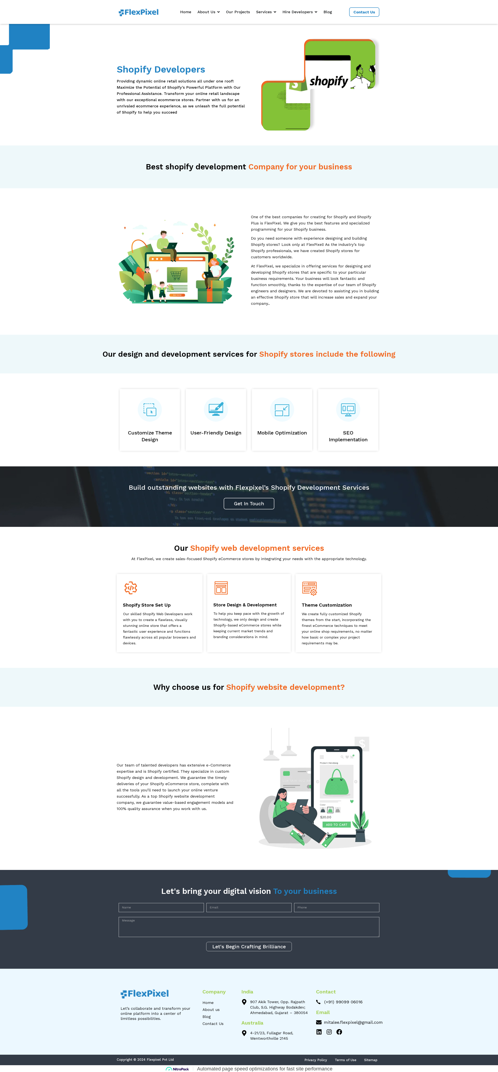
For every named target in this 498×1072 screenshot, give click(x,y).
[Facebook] (339, 1032)
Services (264, 12)
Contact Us (213, 1023)
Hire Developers (297, 12)
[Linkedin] (319, 1032)
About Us (206, 12)
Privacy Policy (315, 1060)
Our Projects (238, 12)
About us (211, 1009)
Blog (328, 12)
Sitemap (370, 1060)
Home (185, 12)
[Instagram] (329, 1032)
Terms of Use (345, 1060)
